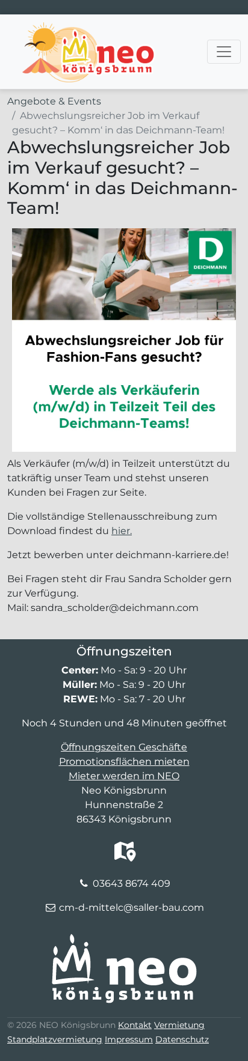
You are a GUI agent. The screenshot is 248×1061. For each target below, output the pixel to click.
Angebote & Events (54, 101)
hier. (121, 531)
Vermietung (179, 1025)
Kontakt (135, 1025)
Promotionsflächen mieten (124, 761)
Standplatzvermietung (54, 1039)
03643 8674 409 (131, 883)
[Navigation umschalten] (224, 52)
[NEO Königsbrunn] (89, 29)
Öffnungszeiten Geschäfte (124, 747)
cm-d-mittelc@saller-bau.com (131, 907)
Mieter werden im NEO (124, 776)
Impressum (129, 1039)
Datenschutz (182, 1039)
